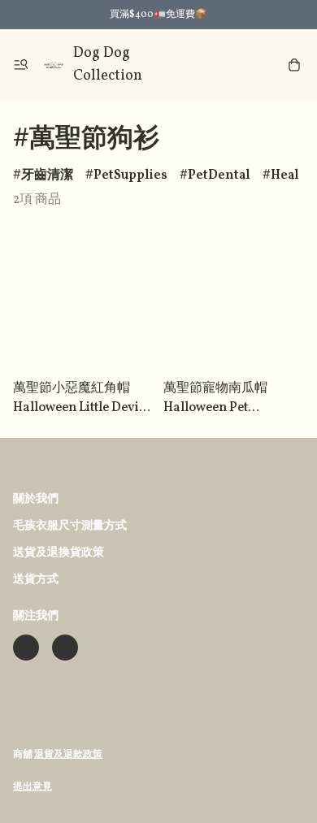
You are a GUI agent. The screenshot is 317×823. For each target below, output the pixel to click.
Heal (285, 175)
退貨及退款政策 (68, 754)
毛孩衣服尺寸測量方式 (70, 526)
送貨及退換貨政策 (58, 553)
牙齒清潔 (47, 175)
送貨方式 (36, 579)
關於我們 (36, 499)
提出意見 (32, 787)
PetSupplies (130, 175)
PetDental (219, 175)
